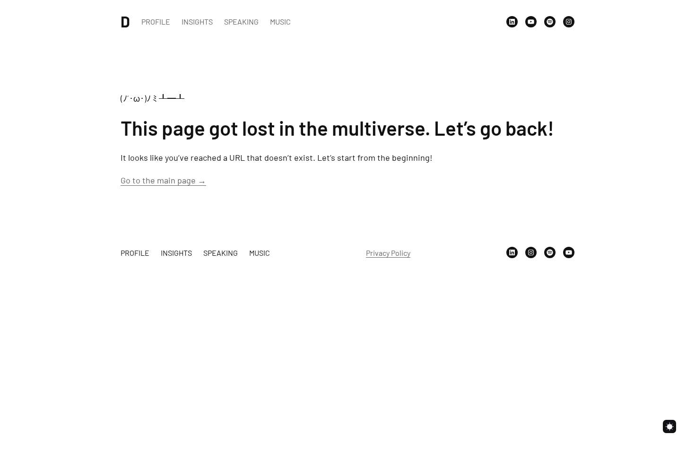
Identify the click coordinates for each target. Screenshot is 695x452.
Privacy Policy (388, 252)
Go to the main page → (163, 180)
